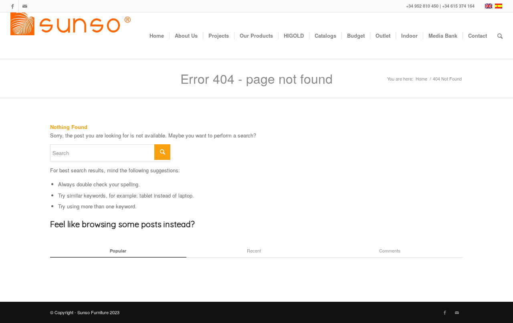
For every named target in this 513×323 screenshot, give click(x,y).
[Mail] (25, 6)
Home (421, 79)
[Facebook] (12, 6)
